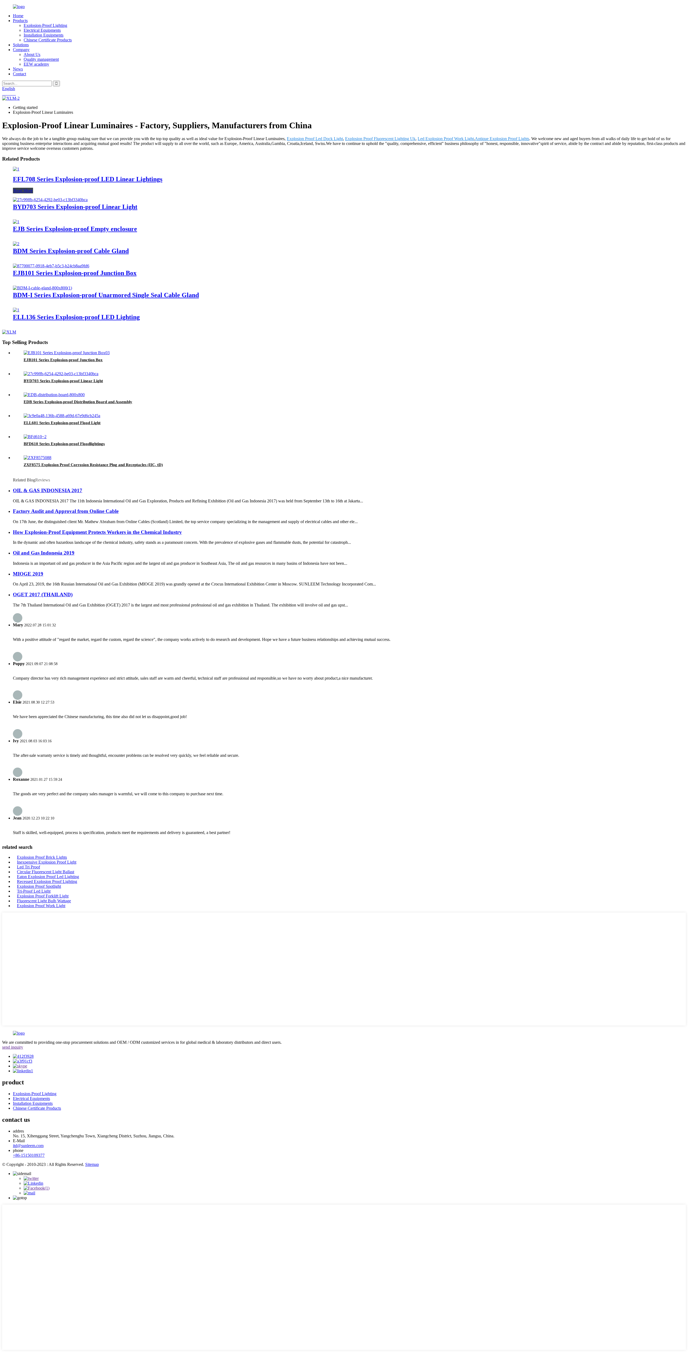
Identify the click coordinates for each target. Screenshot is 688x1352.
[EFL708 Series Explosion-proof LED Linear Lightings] (16, 169)
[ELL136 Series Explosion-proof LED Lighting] (16, 310)
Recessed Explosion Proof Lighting (47, 881)
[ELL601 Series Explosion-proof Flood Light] (62, 415)
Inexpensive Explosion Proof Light (46, 862)
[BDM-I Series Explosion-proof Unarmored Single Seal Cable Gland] (42, 288)
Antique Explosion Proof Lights (502, 138)
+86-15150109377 (29, 1155)
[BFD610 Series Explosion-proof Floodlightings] (35, 436)
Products (20, 20)
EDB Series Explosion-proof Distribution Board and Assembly (78, 402)
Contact (19, 74)
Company (21, 49)
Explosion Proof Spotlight (39, 886)
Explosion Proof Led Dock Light (315, 138)
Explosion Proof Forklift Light (43, 896)
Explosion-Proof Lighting (45, 25)
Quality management (41, 59)
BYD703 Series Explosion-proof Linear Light (75, 206)
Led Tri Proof (28, 867)
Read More (23, 190)
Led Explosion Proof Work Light (446, 138)
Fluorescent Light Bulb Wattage (44, 901)
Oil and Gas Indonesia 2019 (43, 553)
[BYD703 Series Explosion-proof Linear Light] (50, 199)
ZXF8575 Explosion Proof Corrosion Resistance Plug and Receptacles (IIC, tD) (93, 465)
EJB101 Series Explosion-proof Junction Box (75, 272)
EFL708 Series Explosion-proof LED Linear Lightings (87, 179)
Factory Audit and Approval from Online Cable (66, 511)
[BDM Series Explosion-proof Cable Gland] (16, 244)
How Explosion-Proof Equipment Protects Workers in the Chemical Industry (97, 532)
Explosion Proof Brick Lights (42, 857)
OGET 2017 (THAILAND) (43, 594)
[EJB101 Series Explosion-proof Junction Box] (51, 266)
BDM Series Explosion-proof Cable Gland (71, 250)
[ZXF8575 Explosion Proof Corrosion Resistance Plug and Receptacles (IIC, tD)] (37, 457)
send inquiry (12, 1047)
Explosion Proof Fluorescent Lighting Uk (380, 138)
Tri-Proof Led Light (34, 891)
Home (18, 15)
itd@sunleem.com (28, 1145)
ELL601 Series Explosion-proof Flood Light (62, 423)
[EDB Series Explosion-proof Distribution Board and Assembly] (54, 394)
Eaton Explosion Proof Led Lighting (48, 876)
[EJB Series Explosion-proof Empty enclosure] (16, 221)
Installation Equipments (43, 35)
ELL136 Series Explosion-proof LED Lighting (76, 317)
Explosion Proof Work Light (41, 905)
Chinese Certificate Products (48, 40)
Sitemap (92, 1164)
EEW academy (36, 64)
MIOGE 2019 (28, 574)
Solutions (21, 44)
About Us (32, 54)
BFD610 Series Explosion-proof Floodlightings (64, 444)
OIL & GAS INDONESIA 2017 (47, 490)
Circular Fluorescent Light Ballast (45, 872)
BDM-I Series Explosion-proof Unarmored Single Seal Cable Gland (106, 295)
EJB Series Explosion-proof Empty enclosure (75, 228)
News (18, 69)
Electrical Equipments (42, 30)
